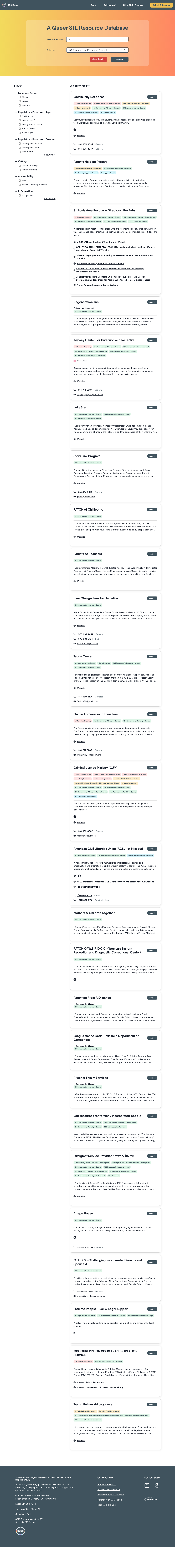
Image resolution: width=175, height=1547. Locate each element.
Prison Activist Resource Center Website (98, 285)
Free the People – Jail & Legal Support (101, 1309)
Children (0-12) (29, 116)
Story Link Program (87, 456)
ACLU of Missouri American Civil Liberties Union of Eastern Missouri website (115, 881)
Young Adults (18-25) (32, 124)
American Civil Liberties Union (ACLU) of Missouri (108, 849)
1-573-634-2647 (85, 634)
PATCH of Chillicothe (88, 509)
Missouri (26, 97)
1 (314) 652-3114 (84, 900)
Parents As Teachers (88, 554)
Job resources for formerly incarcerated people (107, 1116)
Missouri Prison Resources (90, 1382)
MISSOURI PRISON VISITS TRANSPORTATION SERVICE (105, 1353)
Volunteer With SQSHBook (110, 1494)
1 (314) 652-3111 (84, 895)
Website (81, 135)
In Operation (28, 195)
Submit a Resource (106, 1484)
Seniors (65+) (28, 132)
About (93, 5)
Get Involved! (110, 5)
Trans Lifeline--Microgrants (93, 1404)
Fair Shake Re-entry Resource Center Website (100, 263)
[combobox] (97, 50)
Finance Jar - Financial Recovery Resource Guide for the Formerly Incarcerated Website (110, 270)
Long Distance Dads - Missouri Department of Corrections (106, 1038)
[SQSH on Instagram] (147, 1486)
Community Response (89, 97)
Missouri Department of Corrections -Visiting (100, 1387)
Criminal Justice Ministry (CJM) (95, 768)
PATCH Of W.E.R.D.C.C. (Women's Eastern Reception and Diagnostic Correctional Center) (107, 950)
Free (24, 180)
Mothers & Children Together (94, 913)
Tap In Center (83, 656)
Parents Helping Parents (90, 162)
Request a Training (106, 1505)
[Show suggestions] (125, 50)
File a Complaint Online (88, 887)
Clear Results (98, 59)
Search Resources (56, 39)
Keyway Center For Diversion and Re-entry (104, 340)
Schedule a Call (22, 1514)
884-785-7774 (32, 1509)
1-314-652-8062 (85, 831)
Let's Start (80, 407)
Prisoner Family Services (91, 1078)
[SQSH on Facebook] (157, 1486)
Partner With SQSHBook (109, 1499)
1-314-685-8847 (85, 149)
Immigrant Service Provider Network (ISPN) (104, 1156)
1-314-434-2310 (84, 492)
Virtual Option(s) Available (34, 184)
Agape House (83, 1213)
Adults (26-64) (29, 128)
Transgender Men (30, 147)
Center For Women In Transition (96, 714)
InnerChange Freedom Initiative (96, 598)
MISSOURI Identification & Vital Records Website (101, 242)
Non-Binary (27, 151)
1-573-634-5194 (85, 639)
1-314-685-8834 (85, 144)
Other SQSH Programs (133, 5)
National (26, 105)
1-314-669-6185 (84, 696)
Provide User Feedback (108, 1489)
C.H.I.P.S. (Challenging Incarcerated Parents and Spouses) (108, 1262)
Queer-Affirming (30, 165)
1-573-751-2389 (85, 1291)
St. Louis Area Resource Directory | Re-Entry (105, 210)
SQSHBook (13, 5)
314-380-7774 (29, 1504)
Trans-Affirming (29, 169)
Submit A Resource (161, 5)
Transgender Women (32, 143)
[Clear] (121, 50)
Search (119, 59)
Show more (49, 154)
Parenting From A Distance (92, 998)
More (153, 97)
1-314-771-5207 (84, 390)
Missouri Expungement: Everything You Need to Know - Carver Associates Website (114, 257)
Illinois (25, 101)
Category (51, 50)
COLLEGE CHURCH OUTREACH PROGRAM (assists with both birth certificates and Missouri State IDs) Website (115, 249)
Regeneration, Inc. (87, 302)
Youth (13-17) (28, 120)
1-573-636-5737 (85, 1247)
